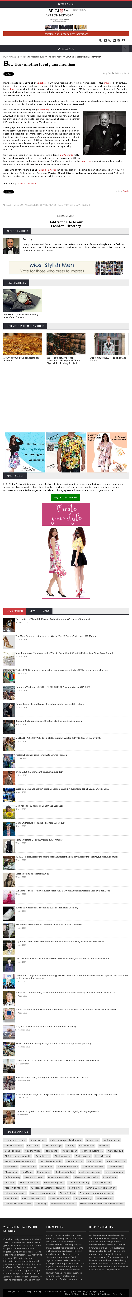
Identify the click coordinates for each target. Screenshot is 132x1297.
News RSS (76, 1291)
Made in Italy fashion (15, 1187)
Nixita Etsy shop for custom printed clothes (101, 1203)
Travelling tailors (62, 1238)
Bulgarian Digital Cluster (93, 1291)
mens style (55, 204)
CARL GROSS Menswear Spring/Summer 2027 (39, 771)
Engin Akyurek (83, 1156)
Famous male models (59, 1177)
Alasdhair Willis (32, 1150)
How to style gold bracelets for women (21, 359)
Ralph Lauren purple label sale (65, 1140)
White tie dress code (93, 1166)
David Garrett (42, 1156)
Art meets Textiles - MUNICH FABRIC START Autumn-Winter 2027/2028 (52, 686)
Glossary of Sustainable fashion (47, 1187)
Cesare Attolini (86, 1145)
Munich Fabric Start (29, 1182)
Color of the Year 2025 (33, 1198)
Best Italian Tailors (65, 1171)
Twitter (105, 40)
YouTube (123, 40)
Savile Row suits (74, 1161)
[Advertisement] (66, 396)
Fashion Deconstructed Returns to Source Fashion (41, 754)
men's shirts (66, 154)
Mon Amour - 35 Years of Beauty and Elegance (39, 805)
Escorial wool (109, 1177)
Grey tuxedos (116, 1166)
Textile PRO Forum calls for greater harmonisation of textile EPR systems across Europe (61, 670)
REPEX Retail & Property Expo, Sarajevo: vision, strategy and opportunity (53, 1043)
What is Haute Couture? (63, 1203)
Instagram (119, 40)
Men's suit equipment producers (64, 1249)
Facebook (100, 40)
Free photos (11, 1198)
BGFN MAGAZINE (11, 56)
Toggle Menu (67, 4)
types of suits (29, 1166)
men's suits (29, 1239)
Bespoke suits (113, 1269)
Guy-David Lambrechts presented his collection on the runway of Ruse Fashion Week (59, 941)
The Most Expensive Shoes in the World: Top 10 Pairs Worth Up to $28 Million (56, 636)
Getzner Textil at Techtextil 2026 (32, 873)
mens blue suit (115, 1150)
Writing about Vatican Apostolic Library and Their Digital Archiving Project (63, 360)
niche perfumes (105, 1198)
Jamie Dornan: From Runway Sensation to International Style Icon (49, 703)
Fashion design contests (42, 1193)
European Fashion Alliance (18, 1203)
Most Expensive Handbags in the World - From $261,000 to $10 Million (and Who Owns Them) (64, 653)
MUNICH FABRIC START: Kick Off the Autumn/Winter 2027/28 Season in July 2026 (58, 737)
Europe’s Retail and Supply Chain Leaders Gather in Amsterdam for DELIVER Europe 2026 (62, 788)
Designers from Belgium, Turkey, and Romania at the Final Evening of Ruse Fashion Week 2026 (65, 992)
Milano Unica (43, 1171)
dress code (32, 1145)
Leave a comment (26, 183)
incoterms (10, 1182)
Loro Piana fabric (13, 1145)
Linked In (114, 40)
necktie (42, 82)
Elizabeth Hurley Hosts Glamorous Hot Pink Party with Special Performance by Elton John (62, 890)
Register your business (65, 497)
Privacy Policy (119, 1294)
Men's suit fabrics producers (60, 1247)
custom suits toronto (15, 1140)
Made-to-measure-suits (33, 56)
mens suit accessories (26, 204)
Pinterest (109, 40)
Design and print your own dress (96, 1193)
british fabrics (94, 1161)
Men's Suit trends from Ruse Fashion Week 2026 (40, 822)
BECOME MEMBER (65, 215)
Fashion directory (19, 1245)
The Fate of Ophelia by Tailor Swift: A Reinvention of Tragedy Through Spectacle (57, 1111)
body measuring (83, 1198)
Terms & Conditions (100, 1294)
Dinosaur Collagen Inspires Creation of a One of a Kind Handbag (48, 720)
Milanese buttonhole (92, 1150)
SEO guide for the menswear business (107, 1252)
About (77, 1294)
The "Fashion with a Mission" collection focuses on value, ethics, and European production (62, 958)
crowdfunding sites (54, 1182)
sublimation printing (79, 1182)
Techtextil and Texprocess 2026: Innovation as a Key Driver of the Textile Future (57, 1060)
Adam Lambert (38, 1140)
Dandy (111, 73)
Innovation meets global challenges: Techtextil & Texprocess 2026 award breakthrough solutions (66, 1009)
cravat (107, 82)
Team (85, 1294)
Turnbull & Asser (47, 169)
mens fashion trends (50, 1161)
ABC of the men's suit (100, 1238)
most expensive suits (90, 1171)
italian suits (51, 1150)
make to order (69, 1150)
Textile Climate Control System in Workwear (39, 839)
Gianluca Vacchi (63, 1156)
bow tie (44, 204)
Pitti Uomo (27, 1171)
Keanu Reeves (102, 1156)
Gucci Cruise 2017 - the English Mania (108, 359)
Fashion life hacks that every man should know (21, 316)
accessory (43, 109)
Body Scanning (12, 1177)
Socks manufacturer (59, 1198)
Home (68, 1294)
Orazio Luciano (12, 1150)
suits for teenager (53, 1145)
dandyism (67, 204)
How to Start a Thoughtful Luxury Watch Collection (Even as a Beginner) (52, 619)
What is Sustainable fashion (101, 1187)
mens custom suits (116, 1161)
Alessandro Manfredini (86, 1177)
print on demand (102, 1182)
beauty (70, 1145)
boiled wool (46, 1166)
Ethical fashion (67, 1193)
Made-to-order (116, 1235)
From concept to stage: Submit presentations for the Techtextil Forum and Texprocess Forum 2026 (66, 1094)
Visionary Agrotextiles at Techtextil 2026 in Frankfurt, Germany (48, 924)
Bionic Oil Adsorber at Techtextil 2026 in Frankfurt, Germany (46, 907)
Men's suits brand (34, 1177)
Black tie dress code (68, 1166)
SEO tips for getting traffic (18, 1156)
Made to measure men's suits (20, 1161)
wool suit (103, 1145)
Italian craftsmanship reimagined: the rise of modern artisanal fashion (52, 1077)
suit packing (11, 1166)
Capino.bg (41, 1203)
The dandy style (55, 56)
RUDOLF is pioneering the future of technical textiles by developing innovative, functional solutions (67, 856)
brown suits (92, 1140)
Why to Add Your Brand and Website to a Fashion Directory (46, 1026)
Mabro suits (11, 1171)
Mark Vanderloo (112, 1140)
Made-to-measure (98, 1235)
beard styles (75, 1187)
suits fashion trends (15, 1193)
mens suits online (114, 1171)
